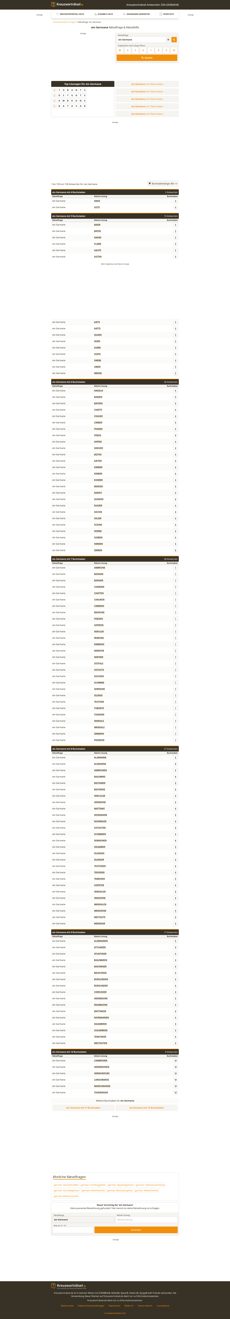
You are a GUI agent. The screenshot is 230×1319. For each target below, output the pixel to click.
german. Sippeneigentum (121, 1184)
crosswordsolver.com (115, 1313)
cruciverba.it (163, 1305)
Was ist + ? (60, 1225)
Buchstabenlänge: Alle (163, 183)
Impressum (114, 1305)
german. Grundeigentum (66, 1190)
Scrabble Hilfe (105, 14)
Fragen (73, 22)
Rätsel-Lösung (123, 1215)
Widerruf (129, 1305)
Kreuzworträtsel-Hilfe (72, 14)
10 (174, 50)
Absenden (136, 1229)
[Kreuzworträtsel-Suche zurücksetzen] (168, 39)
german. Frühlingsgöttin (93, 1184)
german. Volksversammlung (150, 1184)
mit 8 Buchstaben (147, 113)
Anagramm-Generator (138, 14)
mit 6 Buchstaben (147, 99)
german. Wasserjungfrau (119, 1190)
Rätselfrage (123, 35)
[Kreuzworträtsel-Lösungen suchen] (174, 39)
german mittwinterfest (93, 1190)
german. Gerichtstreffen (66, 1184)
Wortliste (168, 14)
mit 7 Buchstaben (147, 106)
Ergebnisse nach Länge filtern (131, 45)
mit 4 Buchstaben (147, 84)
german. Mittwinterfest (146, 1190)
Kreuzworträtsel (60, 22)
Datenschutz (67, 1305)
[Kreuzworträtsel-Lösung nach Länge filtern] (120, 50)
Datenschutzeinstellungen (91, 1305)
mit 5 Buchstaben (147, 91)
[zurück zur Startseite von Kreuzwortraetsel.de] (68, 4)
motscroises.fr (145, 1305)
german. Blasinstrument (66, 1196)
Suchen (149, 57)
